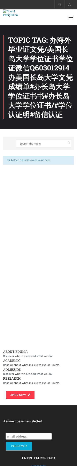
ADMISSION (12, 369)
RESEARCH (12, 378)
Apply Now (18, 395)
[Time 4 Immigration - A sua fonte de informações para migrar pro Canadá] (16, 13)
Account (69, 4)
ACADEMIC (11, 360)
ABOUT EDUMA (15, 351)
